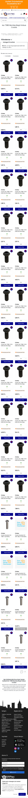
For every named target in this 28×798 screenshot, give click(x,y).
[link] (14, 4)
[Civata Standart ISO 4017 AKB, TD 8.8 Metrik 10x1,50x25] (21, 524)
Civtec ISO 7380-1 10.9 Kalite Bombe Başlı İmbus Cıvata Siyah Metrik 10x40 (20, 383)
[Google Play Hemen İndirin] (19, 740)
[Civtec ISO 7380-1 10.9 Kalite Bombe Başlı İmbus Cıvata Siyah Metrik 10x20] (21, 295)
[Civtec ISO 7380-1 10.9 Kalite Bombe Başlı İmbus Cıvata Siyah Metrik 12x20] (21, 409)
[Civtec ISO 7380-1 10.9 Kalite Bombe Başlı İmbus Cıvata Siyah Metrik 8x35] (7, 218)
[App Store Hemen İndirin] (19, 744)
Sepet (3, 746)
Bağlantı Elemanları (13, 33)
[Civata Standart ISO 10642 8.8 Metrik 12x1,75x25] (7, 562)
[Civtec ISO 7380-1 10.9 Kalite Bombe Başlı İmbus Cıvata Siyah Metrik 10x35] (7, 371)
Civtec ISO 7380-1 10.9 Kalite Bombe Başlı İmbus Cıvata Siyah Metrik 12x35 (6, 497)
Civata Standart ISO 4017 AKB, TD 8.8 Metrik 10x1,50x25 (21, 536)
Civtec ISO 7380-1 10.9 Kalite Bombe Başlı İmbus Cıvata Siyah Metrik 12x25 (6, 459)
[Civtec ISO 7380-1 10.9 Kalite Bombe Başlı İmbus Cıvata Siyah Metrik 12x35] (7, 486)
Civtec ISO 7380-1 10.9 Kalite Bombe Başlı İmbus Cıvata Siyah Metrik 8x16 (6, 192)
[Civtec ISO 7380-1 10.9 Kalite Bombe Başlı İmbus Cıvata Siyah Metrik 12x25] (7, 447)
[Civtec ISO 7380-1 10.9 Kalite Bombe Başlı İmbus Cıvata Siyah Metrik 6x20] (7, 104)
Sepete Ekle (7, 132)
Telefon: (4, 714)
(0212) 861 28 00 (6, 10)
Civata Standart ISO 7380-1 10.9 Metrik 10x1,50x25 (20, 612)
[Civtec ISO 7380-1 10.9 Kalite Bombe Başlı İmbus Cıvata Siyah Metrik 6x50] (21, 142)
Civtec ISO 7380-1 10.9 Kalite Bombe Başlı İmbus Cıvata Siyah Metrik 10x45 (6, 421)
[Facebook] (18, 748)
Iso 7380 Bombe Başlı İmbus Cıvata (12, 34)
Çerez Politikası (17, 730)
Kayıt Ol (3, 741)
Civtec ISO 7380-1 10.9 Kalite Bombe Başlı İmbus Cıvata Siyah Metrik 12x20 (20, 421)
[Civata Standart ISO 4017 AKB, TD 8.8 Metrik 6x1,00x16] (21, 562)
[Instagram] (15, 748)
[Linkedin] (15, 751)
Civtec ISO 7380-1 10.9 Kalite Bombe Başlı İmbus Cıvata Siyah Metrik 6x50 (20, 154)
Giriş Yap (4, 743)
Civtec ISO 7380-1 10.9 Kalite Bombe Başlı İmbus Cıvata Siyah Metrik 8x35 (6, 230)
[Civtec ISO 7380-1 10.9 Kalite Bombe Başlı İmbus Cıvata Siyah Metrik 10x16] (7, 295)
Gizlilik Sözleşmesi (18, 720)
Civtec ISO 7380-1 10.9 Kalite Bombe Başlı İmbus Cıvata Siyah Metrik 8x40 (20, 230)
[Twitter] (21, 748)
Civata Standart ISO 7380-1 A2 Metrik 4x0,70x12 (6, 536)
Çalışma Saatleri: (6, 730)
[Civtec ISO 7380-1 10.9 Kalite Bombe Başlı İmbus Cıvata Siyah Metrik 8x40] (21, 218)
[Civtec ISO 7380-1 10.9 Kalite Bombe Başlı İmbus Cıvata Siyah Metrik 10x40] (21, 371)
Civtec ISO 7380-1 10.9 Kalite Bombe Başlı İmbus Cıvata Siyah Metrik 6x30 (20, 116)
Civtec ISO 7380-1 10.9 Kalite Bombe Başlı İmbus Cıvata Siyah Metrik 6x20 (6, 116)
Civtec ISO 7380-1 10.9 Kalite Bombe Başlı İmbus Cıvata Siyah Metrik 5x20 (20, 78)
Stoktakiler (8, 56)
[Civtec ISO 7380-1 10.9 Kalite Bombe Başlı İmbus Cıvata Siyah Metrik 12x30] (21, 447)
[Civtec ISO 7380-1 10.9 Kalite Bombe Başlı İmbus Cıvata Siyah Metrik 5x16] (7, 66)
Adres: (3, 720)
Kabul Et (22, 794)
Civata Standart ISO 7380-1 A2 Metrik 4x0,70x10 (6, 650)
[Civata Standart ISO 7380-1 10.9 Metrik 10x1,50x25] (21, 600)
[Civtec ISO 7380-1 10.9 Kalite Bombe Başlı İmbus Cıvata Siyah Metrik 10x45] (7, 409)
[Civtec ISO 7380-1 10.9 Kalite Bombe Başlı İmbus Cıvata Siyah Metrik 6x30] (21, 104)
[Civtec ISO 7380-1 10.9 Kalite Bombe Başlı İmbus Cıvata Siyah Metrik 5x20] (21, 66)
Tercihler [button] (15, 794)
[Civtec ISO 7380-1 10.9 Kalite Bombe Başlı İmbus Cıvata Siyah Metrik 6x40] (7, 142)
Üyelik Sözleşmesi (18, 725)
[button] (2, 14)
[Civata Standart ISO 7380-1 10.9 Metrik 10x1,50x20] (7, 600)
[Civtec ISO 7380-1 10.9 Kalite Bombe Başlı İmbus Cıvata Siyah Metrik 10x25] (7, 333)
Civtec (3, 75)
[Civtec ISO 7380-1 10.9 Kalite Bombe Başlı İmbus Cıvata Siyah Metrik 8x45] (7, 257)
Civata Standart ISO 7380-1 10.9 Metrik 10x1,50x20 (6, 612)
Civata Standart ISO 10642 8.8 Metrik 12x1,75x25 (6, 574)
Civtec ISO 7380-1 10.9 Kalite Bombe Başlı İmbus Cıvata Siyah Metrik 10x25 (6, 345)
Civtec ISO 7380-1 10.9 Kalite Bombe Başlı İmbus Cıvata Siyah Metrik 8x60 (20, 268)
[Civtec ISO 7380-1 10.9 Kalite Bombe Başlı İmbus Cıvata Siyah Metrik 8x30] (21, 180)
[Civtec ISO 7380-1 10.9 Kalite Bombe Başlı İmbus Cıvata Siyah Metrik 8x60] (21, 257)
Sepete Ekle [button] (7, 94)
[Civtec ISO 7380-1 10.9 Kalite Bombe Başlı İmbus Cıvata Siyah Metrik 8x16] (7, 180)
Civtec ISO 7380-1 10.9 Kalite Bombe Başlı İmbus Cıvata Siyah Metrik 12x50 (20, 497)
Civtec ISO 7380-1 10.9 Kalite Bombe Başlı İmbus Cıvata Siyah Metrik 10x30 (20, 345)
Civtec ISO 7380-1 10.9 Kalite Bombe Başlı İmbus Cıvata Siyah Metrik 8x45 (6, 268)
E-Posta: (4, 717)
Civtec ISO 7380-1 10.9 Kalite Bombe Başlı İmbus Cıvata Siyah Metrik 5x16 (6, 78)
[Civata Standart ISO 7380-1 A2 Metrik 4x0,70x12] (7, 524)
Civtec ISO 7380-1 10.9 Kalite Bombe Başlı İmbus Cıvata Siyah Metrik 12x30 (20, 459)
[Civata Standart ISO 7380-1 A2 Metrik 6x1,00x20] (21, 638)
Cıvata (21, 33)
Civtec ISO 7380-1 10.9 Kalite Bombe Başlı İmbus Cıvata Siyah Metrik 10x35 (6, 383)
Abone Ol (13, 772)
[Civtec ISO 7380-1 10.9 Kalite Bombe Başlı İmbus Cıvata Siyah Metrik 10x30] (21, 333)
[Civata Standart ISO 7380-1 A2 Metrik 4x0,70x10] (7, 638)
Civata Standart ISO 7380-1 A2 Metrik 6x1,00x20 (20, 650)
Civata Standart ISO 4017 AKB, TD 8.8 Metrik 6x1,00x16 (21, 574)
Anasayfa (3, 33)
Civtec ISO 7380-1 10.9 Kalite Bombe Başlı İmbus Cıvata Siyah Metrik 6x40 (6, 154)
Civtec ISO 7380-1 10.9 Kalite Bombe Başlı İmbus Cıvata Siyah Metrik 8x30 (20, 192)
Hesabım (4, 744)
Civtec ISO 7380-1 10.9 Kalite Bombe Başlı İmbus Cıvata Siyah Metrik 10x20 (20, 306)
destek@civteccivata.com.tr (18, 10)
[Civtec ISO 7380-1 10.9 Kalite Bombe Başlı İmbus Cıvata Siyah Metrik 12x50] (21, 486)
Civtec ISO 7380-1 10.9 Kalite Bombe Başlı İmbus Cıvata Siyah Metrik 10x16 (6, 306)
